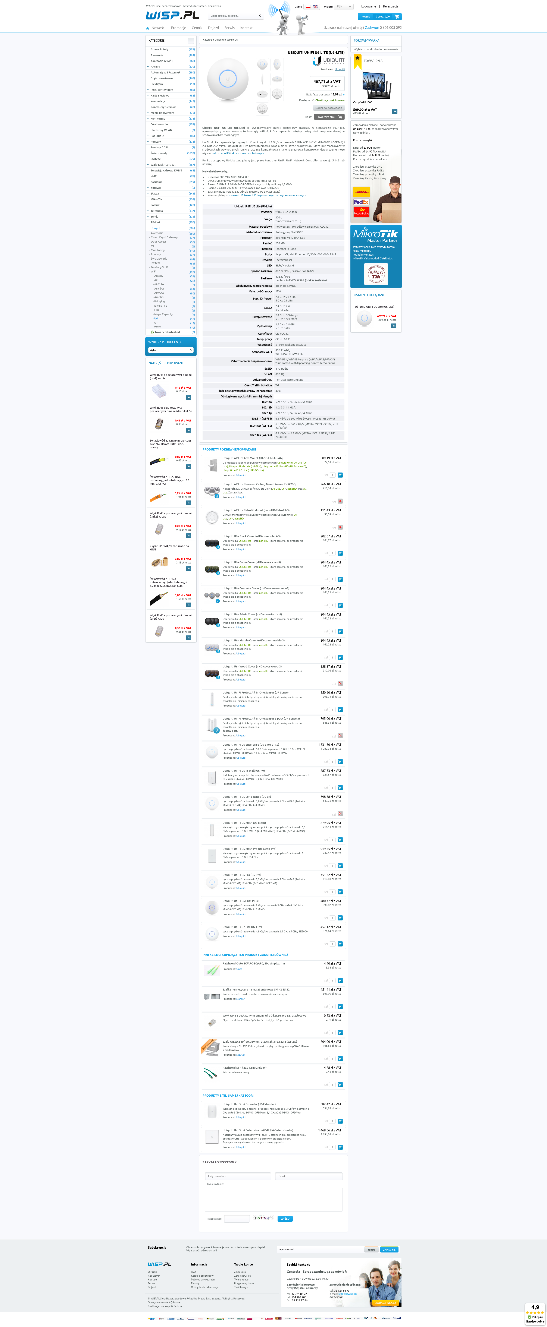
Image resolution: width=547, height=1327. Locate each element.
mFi (173, 246)
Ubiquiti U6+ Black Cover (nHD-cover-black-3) (252, 536)
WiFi (173, 272)
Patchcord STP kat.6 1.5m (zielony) (244, 1067)
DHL (361, 192)
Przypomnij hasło (244, 1283)
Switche (173, 159)
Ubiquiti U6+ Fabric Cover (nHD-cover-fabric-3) (252, 614)
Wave (174, 327)
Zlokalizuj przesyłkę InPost (368, 174)
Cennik (197, 28)
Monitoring (173, 118)
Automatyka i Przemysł (173, 72)
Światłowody (173, 153)
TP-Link (173, 222)
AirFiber (174, 289)
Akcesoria (173, 55)
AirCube (174, 284)
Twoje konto (241, 1279)
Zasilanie (173, 182)
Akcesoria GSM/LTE (173, 61)
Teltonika (173, 210)
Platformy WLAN (173, 130)
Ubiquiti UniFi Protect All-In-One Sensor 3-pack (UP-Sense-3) (261, 718)
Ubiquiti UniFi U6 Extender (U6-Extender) (249, 1104)
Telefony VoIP (173, 267)
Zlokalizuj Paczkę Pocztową (369, 178)
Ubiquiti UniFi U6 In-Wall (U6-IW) (244, 770)
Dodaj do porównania (329, 108)
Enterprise (174, 306)
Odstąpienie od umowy (204, 1287)
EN (315, 7)
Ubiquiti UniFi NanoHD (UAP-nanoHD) (284, 466)
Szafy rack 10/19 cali (173, 164)
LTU (174, 310)
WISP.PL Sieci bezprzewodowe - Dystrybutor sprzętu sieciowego (183, 5)
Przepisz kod (214, 1218)
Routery (173, 141)
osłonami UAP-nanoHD (242, 195)
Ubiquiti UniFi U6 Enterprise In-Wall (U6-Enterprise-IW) (258, 1130)
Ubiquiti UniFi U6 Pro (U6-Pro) (242, 874)
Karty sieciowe (173, 95)
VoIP (173, 176)
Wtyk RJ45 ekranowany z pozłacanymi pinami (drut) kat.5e (171, 409)
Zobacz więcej (385, 1302)
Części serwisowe (173, 78)
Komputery (173, 101)
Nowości (158, 28)
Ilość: (308, 117)
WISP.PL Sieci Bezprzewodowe (168, 1298)
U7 (174, 323)
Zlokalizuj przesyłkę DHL (367, 166)
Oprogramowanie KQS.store (164, 1302)
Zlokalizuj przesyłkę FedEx (368, 170)
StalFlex (240, 1054)
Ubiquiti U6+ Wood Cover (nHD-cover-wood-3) (252, 666)
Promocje (178, 28)
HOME (147, 28)
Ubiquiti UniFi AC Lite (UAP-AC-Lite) (243, 470)
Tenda (173, 216)
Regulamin (154, 1275)
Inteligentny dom (173, 89)
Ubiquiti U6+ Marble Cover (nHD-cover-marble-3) (254, 640)
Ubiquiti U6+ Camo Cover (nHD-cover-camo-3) (252, 562)
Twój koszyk (241, 1287)
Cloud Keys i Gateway (173, 237)
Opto (239, 968)
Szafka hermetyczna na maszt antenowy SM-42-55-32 (256, 989)
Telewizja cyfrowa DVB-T (173, 170)
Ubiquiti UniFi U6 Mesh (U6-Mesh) (244, 822)
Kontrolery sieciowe (173, 107)
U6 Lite (276, 488)
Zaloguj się (240, 1271)
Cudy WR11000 (362, 102)
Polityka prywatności (203, 1279)
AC (174, 280)
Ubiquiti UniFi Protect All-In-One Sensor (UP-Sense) (255, 692)
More (188, 397)
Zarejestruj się (242, 1275)
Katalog (207, 39)
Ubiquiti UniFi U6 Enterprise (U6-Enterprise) (251, 744)
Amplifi (174, 297)
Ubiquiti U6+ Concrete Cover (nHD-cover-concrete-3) (256, 588)
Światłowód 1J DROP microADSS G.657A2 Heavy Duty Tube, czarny (170, 444)
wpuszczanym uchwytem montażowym (282, 195)
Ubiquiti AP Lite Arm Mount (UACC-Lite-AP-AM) (253, 458)
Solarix (173, 205)
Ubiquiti (173, 228)
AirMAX (174, 293)
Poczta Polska (361, 212)
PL (308, 7)
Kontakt (246, 28)
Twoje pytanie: (215, 1183)
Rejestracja (390, 6)
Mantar (240, 998)
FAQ (193, 1271)
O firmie (152, 1271)
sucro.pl (166, 1306)
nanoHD (292, 488)
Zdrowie (173, 187)
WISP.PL (172, 15)
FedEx (361, 202)
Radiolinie (173, 136)
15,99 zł (336, 95)
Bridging (174, 301)
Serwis (230, 28)
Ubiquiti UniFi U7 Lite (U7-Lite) (242, 927)
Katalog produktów (202, 1275)
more (394, 111)
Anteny (173, 66)
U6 (174, 318)
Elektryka (173, 84)
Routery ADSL (173, 147)
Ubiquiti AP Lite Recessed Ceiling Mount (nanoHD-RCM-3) (259, 484)
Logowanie (368, 6)
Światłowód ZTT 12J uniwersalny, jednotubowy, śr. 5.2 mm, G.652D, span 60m (169, 582)
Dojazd (213, 28)
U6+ (283, 488)
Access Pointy (173, 49)
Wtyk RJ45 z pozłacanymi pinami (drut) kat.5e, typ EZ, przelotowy (264, 1015)
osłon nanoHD (221, 153)
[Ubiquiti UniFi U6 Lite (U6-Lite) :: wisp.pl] (227, 106)
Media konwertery (173, 112)
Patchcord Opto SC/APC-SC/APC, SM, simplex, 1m (254, 963)
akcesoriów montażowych (248, 153)
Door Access (173, 242)
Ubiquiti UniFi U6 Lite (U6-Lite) (374, 306)
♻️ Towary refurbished (173, 332)
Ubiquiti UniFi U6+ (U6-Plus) (245, 466)
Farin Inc (178, 1306)
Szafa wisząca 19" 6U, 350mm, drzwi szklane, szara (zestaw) (260, 1041)
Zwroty (195, 1283)
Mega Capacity (174, 314)
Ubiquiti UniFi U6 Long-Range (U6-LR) (247, 796)
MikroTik (173, 199)
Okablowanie (173, 124)
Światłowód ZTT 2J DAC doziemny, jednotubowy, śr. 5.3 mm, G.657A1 (169, 480)
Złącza (173, 193)
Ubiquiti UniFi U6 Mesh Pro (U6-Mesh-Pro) (249, 848)
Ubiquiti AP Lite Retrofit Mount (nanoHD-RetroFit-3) (256, 510)
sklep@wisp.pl (347, 1293)
